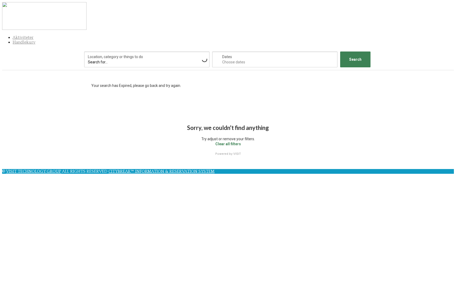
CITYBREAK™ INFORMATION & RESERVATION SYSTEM (161, 171)
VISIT (237, 154)
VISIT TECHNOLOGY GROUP (33, 171)
